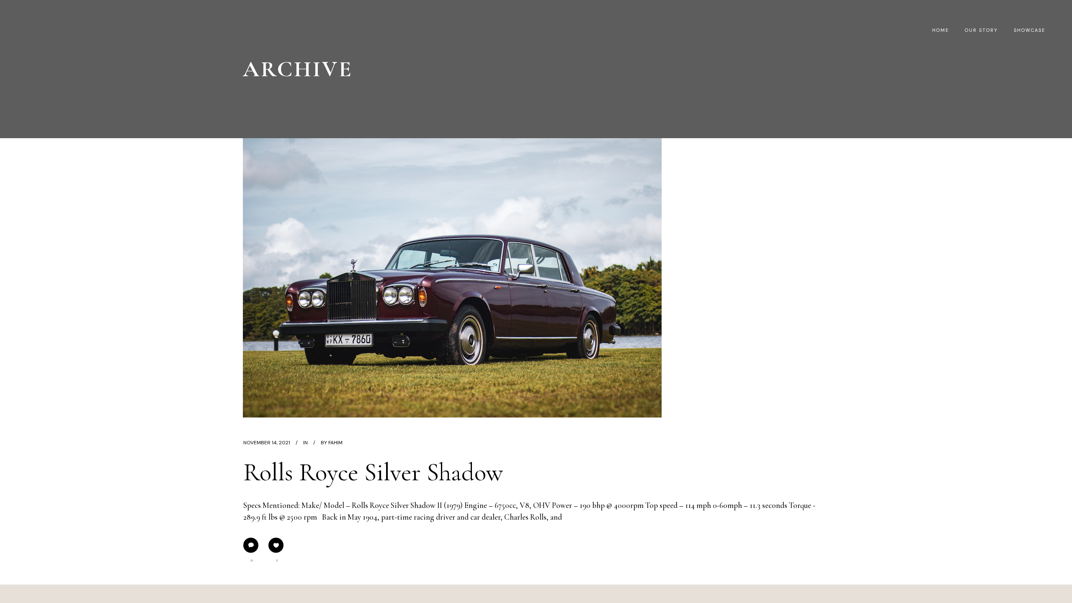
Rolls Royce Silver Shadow (373, 472)
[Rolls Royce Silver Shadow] (452, 277)
